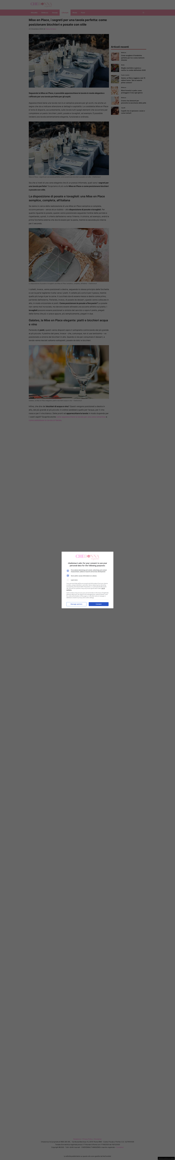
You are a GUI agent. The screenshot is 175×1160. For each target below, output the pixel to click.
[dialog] (87, 580)
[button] (87, 580)
